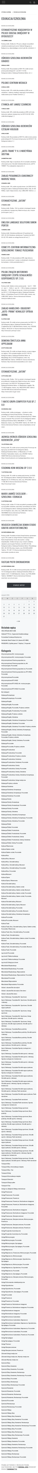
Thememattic (12, 1469)
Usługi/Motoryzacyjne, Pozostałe (11, 1240)
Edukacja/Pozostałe (7, 743)
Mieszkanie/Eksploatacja (8, 965)
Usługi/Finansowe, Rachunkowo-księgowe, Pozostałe (17, 1213)
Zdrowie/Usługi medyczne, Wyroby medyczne (15, 1357)
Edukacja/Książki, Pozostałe (9, 704)
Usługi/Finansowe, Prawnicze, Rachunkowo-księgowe (17, 1201)
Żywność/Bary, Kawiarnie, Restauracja (12, 1372)
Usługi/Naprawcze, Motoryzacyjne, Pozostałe (15, 1264)
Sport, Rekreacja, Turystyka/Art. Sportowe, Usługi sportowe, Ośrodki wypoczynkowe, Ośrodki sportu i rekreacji (16, 1024)
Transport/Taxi (5, 1186)
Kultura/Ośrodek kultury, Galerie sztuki (12, 887)
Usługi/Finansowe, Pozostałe (10, 1195)
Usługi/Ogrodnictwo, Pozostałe (10, 1288)
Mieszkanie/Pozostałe (8, 978)
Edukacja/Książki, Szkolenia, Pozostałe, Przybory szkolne (18, 726)
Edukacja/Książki (6, 701)
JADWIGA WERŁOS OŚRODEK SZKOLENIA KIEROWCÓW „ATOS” (19, 438)
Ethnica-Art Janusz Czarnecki (16, 104)
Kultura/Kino (5, 855)
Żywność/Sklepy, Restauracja (10, 1454)
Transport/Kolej (6, 1173)
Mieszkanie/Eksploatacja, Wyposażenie (13, 972)
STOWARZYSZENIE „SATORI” (13, 200)
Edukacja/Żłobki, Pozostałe (9, 827)
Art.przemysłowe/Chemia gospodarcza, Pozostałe (16, 669)
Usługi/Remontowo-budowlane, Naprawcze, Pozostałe (18, 1328)
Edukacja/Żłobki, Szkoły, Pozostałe (12, 843)
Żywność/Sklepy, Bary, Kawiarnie (11, 1416)
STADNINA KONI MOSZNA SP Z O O (16, 468)
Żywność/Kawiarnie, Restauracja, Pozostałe (14, 1397)
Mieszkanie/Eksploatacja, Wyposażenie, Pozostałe (16, 975)
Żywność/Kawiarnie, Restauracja (11, 1394)
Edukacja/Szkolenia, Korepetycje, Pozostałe (14, 793)
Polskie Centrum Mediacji (14, 82)
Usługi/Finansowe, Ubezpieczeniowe (12, 1216)
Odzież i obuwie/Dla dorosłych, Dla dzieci (13, 991)
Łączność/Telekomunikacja (9, 956)
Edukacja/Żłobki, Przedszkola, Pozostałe (13, 833)
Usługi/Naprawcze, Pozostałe (10, 1271)
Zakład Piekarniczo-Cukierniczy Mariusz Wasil (17, 177)
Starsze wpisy (19, 585)
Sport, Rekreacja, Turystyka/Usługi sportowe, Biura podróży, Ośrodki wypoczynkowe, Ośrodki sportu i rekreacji (16, 1124)
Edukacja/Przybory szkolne (9, 783)
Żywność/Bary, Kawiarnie (9, 1366)
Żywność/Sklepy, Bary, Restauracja (11, 1432)
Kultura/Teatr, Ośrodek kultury (10, 935)
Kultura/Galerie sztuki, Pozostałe (11, 852)
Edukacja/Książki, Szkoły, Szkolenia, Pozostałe (15, 740)
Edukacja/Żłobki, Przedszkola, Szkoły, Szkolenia (15, 840)
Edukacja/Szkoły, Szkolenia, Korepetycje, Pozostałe (16, 818)
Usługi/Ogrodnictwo (7, 1285)
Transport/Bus (5, 1164)
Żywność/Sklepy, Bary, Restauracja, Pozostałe (15, 1435)
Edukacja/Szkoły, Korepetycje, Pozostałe (13, 805)
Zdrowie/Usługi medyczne (9, 1353)
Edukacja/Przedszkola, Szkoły (10, 765)
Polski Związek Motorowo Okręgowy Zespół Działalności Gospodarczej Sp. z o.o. (16, 275)
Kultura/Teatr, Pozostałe (8, 950)
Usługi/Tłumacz (6, 1344)
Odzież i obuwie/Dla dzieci (9, 994)
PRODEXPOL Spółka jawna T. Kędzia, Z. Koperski (15, 643)
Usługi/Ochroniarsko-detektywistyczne (13, 1282)
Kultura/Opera (5, 877)
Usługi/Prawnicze (6, 1298)
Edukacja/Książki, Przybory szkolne (12, 714)
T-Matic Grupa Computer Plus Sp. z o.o (18, 403)
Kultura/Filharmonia (7, 846)
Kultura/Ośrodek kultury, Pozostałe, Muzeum (14, 911)
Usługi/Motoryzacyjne (8, 1237)
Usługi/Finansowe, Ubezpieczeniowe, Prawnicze (15, 1228)
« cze (18, 621)
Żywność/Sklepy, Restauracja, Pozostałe (13, 1457)
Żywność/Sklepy (6, 1410)
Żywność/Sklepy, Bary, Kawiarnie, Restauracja (15, 1422)
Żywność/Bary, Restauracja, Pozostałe (13, 1385)
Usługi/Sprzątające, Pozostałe (10, 1341)
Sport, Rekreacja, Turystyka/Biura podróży (14, 1029)
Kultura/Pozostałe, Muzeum (9, 920)
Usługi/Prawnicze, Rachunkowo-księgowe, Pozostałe (17, 1307)
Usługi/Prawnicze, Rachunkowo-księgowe (14, 1304)
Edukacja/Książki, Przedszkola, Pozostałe (13, 711)
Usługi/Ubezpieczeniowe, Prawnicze (12, 1350)
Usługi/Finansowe (6, 1192)
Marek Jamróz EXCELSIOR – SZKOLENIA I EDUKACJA (14, 495)
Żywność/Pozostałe (7, 1400)
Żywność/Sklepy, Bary (8, 1413)
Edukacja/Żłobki (6, 824)
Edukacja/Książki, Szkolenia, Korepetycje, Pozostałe (17, 720)
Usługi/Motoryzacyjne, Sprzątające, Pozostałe (15, 1246)
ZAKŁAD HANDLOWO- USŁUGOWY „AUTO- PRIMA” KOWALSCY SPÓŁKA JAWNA (17, 311)
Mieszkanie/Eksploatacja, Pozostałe (12, 969)
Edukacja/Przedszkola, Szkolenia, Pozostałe (14, 762)
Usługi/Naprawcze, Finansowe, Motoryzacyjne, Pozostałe (18, 1253)
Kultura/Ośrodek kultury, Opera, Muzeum (13, 905)
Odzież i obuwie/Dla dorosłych (10, 987)
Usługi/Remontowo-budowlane (10, 1317)
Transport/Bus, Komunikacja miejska (12, 1167)
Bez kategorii (5, 692)
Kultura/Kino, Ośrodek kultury (10, 862)
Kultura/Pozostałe (6, 917)
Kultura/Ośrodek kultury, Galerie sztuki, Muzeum (15, 890)
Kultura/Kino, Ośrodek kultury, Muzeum (13, 865)
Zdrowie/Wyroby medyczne (9, 1360)
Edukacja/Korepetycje (7, 695)
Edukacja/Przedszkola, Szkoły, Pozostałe (13, 768)
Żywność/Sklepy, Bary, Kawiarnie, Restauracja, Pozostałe (18, 1426)
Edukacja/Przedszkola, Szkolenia (11, 759)
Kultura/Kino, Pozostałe (8, 871)
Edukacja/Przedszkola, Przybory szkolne (13, 756)
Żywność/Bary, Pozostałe (9, 1378)
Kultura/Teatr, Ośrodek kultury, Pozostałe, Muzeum (16, 947)
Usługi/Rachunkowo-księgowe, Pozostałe (14, 1314)
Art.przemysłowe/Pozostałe (10, 677)
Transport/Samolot (7, 1179)
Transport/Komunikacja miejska (11, 1176)
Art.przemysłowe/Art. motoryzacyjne (12, 654)
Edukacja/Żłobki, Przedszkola (10, 830)
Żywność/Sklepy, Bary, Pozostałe (11, 1429)
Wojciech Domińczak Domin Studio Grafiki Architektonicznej (18, 526)
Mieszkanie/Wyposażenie (9, 981)
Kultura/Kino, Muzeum (8, 858)
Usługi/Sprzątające (7, 1338)
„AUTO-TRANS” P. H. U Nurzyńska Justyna (16, 152)
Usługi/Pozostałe (6, 1295)
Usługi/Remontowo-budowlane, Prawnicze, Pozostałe (17, 1335)
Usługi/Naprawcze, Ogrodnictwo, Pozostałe (14, 1267)
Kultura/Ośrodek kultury (8, 884)
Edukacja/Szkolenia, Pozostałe (10, 796)
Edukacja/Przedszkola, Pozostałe (11, 753)
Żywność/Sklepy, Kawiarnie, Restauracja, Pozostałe (16, 1447)
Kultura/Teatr (5, 923)
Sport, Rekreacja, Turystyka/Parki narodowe (14, 1099)
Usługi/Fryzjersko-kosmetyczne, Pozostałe (14, 1234)
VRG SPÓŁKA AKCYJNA (8, 631)
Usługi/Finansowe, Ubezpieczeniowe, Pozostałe (15, 1224)
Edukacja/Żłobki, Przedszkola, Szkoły (12, 836)
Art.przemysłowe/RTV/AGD (9, 680)
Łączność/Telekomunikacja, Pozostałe (13, 959)
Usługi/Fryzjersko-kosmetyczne (11, 1231)
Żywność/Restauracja (8, 1404)
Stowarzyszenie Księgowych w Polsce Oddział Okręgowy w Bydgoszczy (16, 33)
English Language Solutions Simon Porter (18, 223)
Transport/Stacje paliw (8, 1182)
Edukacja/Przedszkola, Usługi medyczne (13, 780)
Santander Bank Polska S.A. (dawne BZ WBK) (15, 640)
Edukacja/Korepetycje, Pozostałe (11, 698)
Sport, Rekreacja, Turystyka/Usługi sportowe (14, 1108)
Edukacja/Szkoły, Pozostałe (9, 808)
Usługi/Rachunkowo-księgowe (10, 1310)
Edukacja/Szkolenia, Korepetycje (11, 789)
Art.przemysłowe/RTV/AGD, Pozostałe (13, 689)
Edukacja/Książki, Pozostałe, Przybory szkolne (15, 708)
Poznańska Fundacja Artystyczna (11, 637)
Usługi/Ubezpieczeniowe (8, 1347)
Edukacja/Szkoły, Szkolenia (9, 811)
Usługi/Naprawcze (6, 1250)
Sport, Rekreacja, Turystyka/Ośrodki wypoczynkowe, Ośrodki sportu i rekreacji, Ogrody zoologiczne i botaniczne (17, 1083)
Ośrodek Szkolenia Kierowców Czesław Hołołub (16, 127)
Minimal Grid (23, 1467)
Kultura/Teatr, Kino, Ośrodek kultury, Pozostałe (15, 932)
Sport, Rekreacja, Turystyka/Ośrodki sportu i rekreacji (17, 1053)
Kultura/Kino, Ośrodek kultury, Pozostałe (13, 868)
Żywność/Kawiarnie (7, 1388)
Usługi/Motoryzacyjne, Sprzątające (11, 1243)
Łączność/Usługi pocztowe (9, 962)
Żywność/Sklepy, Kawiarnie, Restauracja (13, 1444)
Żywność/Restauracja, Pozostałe (11, 1407)
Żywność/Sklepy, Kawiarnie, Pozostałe (13, 1441)
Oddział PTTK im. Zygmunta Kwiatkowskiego (14, 634)
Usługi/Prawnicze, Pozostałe (10, 1301)
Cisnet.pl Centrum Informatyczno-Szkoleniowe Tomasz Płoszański (18, 248)
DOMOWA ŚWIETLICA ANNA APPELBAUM (13, 342)
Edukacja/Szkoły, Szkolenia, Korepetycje (13, 815)
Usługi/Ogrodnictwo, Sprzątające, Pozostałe (14, 1292)
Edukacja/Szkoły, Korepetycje (10, 802)
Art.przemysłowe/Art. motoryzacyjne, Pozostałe (16, 657)
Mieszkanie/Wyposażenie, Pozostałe (12, 984)
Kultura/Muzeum (6, 874)
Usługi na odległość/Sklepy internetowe (13, 1189)
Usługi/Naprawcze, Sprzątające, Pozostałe (14, 1274)
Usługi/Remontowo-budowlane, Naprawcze (14, 1320)
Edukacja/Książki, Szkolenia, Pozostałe (13, 723)
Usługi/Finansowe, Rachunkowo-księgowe (14, 1210)
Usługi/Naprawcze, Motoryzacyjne (11, 1256)
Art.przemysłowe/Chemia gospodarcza (13, 660)
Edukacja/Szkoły (6, 799)
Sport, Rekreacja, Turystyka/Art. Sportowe (14, 997)
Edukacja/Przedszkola (8, 750)
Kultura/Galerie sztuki (7, 849)
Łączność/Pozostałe (7, 953)
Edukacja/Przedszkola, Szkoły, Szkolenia (13, 772)
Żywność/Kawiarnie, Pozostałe (10, 1391)
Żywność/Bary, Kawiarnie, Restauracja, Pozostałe (16, 1375)
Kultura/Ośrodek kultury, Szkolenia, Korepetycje (15, 914)
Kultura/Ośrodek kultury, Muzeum (11, 901)
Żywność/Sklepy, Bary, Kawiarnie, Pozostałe (14, 1419)
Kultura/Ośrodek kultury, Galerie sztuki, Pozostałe (16, 893)
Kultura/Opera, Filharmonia (9, 880)
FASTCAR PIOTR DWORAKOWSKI (15, 562)
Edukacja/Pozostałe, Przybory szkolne (13, 746)
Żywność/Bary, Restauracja (9, 1382)
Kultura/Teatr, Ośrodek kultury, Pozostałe (13, 943)
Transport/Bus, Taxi (7, 1170)
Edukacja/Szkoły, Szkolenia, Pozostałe (13, 821)
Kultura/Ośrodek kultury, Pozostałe (11, 908)
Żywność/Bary (5, 1363)
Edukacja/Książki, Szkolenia (9, 717)
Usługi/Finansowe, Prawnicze (10, 1198)
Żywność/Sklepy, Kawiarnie (9, 1438)
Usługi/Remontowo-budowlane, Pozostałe (14, 1331)
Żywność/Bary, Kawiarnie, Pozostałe (12, 1369)
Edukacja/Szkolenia (7, 25)
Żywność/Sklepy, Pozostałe (9, 1451)
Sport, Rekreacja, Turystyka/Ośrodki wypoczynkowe (17, 1067)
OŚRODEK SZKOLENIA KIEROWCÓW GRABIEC (16, 59)
